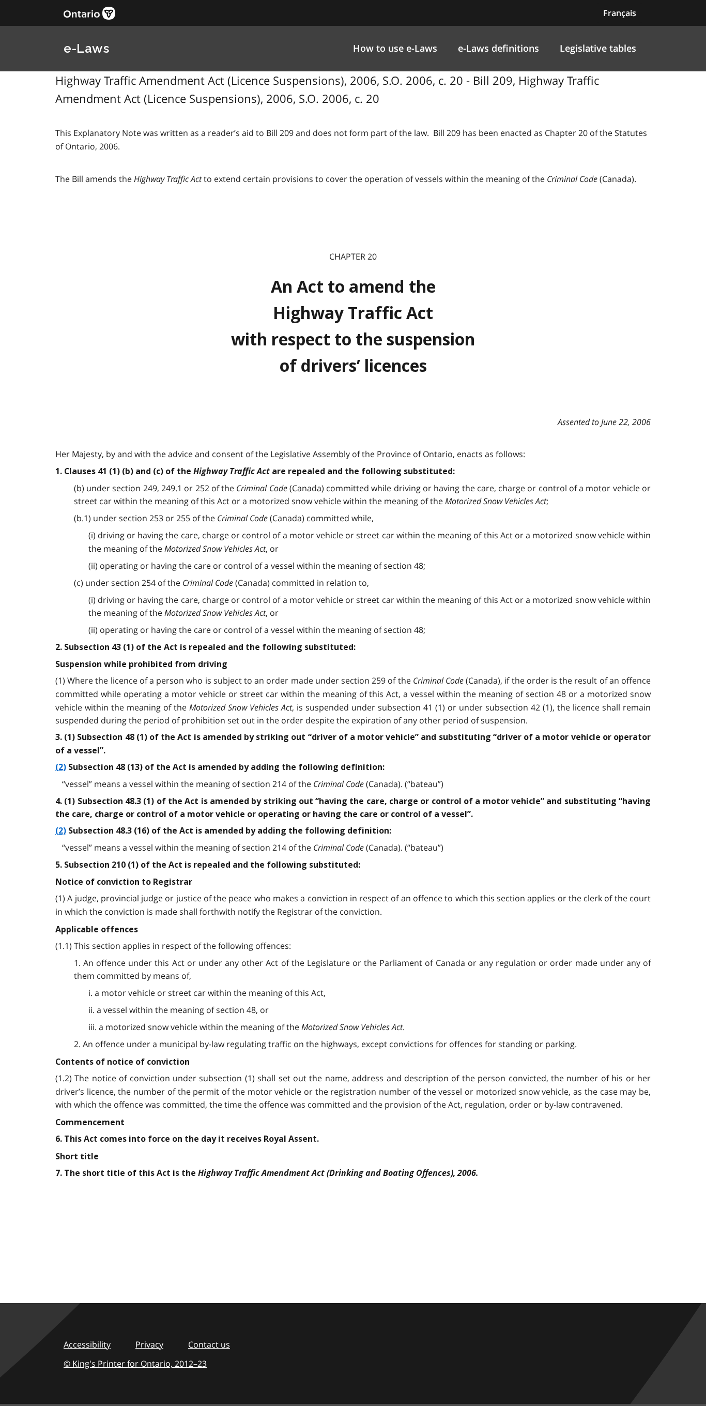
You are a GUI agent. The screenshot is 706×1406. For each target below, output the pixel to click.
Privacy (149, 1344)
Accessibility (87, 1344)
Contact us (209, 1344)
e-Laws (86, 48)
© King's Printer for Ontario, (135, 1363)
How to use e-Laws (395, 48)
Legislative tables (598, 48)
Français (619, 13)
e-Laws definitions (498, 48)
